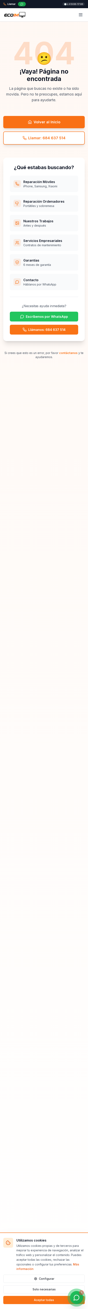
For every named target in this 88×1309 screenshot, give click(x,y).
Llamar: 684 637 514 (46, 138)
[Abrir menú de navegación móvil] (81, 15)
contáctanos (68, 353)
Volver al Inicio (47, 122)
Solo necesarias (44, 1289)
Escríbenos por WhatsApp (47, 317)
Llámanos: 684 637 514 (46, 330)
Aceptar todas (44, 1300)
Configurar (46, 1278)
